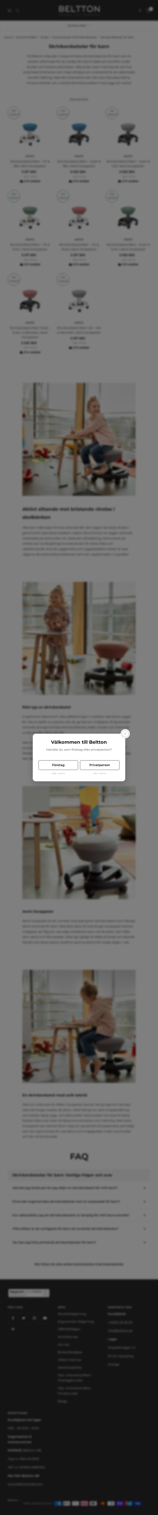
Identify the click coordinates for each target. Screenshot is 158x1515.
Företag (58, 765)
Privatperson (99, 765)
